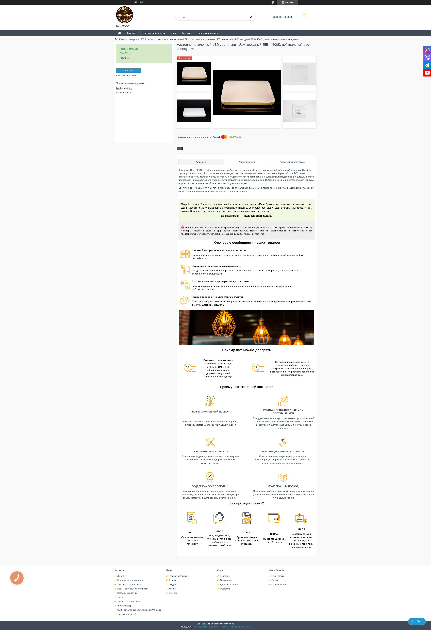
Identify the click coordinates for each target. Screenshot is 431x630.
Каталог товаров (128, 39)
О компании (226, 580)
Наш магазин (278, 576)
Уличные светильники (128, 601)
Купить (128, 70)
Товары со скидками (154, 33)
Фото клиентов (278, 584)
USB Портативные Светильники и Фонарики (139, 610)
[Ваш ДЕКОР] (124, 14)
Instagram (225, 588)
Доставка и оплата (208, 33)
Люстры (121, 576)
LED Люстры (147, 39)
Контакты (187, 33)
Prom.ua (230, 623)
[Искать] (251, 17)
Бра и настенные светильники (132, 588)
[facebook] (178, 149)
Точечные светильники (129, 584)
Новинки (173, 588)
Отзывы (173, 593)
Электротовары (125, 605)
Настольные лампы (127, 593)
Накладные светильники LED (172, 39)
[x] (181, 149)
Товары (172, 580)
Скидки (172, 584)
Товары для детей (126, 614)
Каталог (131, 33)
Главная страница (178, 576)
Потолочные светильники (130, 580)
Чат (419, 621)
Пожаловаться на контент (205, 627)
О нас (174, 33)
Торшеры (121, 597)
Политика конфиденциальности (235, 627)
